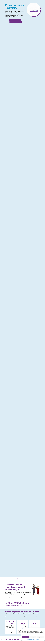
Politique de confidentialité (35, 639)
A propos (35, 578)
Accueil (12, 578)
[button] (43, 628)
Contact (39, 578)
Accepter (25, 637)
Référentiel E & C (28, 578)
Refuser (33, 637)
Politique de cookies (29, 639)
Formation (16, 578)
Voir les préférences (40, 637)
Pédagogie (22, 578)
